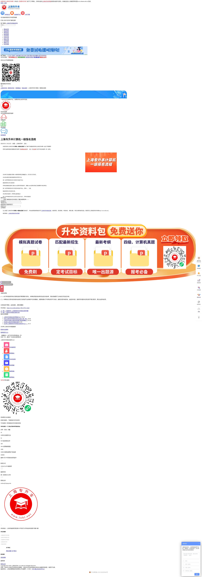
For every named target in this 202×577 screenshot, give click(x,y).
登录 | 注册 (4, 3)
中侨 (39, 55)
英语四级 (11, 365)
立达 (25, 55)
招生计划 (6, 39)
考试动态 (6, 32)
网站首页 (6, 29)
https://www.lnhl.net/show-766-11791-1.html (18, 308)
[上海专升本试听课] (44, 53)
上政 (16, 55)
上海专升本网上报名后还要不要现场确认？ (16, 320)
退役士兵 (6, 42)
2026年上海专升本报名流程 (11, 322)
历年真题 (6, 41)
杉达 (34, 55)
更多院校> (44, 55)
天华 (28, 55)
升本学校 (6, 36)
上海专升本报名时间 (12, 23)
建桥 (36, 55)
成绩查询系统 (29, 57)
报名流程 (24, 88)
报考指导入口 (4, 332)
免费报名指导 (24, 149)
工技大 (13, 55)
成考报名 (11, 377)
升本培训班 (12, 359)
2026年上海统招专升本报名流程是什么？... (15, 323)
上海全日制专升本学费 (13, 213)
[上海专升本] (10, 10)
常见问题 (6, 44)
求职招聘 (3, 557)
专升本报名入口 (13, 57)
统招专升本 (11, 88)
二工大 (9, 55)
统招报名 (18, 88)
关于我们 (14, 551)
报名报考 (6, 34)
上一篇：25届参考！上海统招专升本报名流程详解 (14, 310)
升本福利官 (12, 347)
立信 (22, 55)
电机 (19, 55)
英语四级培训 (21, 57)
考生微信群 (36, 57)
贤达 (31, 55)
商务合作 (3, 564)
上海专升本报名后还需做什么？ (12, 317)
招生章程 (6, 31)
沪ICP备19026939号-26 (38, 569)
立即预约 (3, 207)
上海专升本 (4, 88)
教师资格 (11, 371)
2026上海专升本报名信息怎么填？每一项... (15, 318)
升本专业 (6, 37)
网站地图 (8, 551)
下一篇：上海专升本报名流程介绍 (10, 312)
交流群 (34, 149)
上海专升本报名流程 (46, 210)
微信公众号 (43, 57)
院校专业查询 (4, 329)
